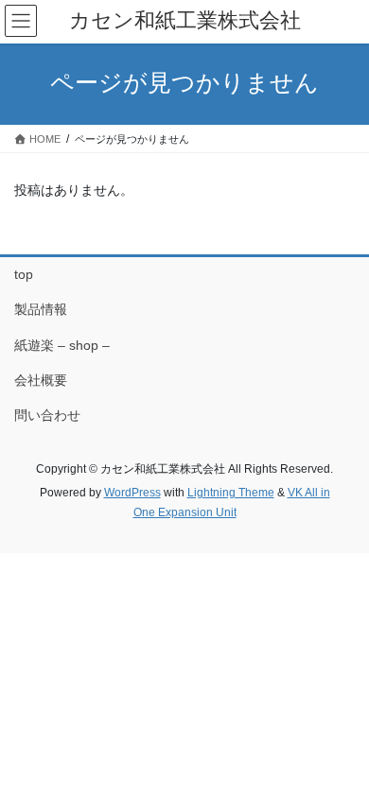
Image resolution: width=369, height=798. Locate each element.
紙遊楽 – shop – (62, 345)
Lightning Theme (230, 492)
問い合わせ (47, 415)
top (23, 274)
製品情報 (40, 309)
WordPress (132, 492)
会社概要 (40, 380)
